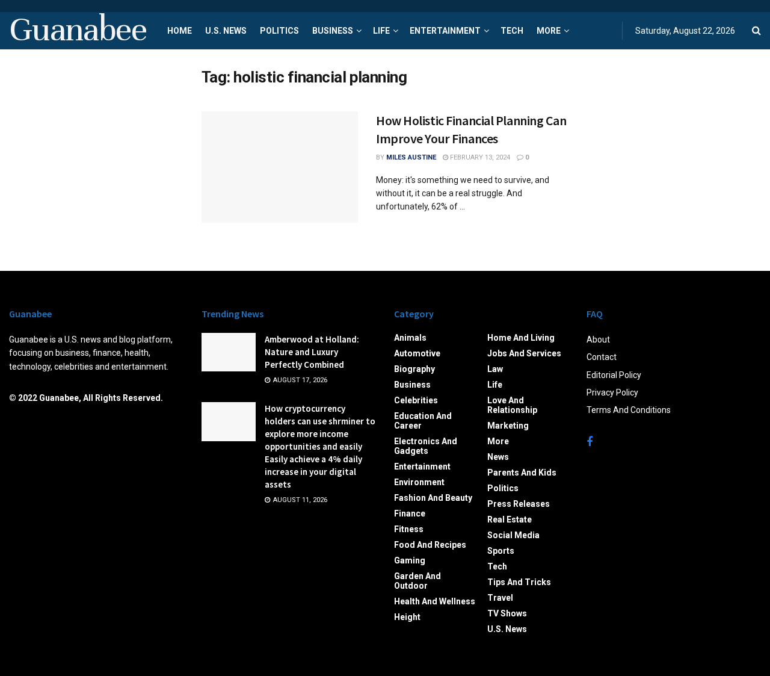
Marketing (508, 425)
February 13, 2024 (479, 157)
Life (381, 31)
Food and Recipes (430, 545)
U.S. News (226, 31)
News (498, 457)
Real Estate (509, 519)
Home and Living (521, 338)
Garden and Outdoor (417, 581)
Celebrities (416, 400)
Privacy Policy (612, 392)
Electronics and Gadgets (425, 446)
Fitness (409, 529)
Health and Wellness (434, 601)
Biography (414, 369)
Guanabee (77, 30)
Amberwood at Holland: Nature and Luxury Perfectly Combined (312, 351)
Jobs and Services (524, 353)
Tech (511, 31)
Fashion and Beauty (433, 498)
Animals (410, 338)
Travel (500, 598)
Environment (419, 482)
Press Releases (518, 504)
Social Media (513, 535)
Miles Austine (411, 157)
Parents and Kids (521, 472)
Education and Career (423, 420)
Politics (279, 31)
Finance (409, 513)
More (549, 31)
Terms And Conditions (629, 410)
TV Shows (507, 613)
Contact (602, 357)
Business (332, 31)
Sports (500, 551)
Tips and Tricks (519, 582)
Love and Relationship (512, 405)
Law (495, 369)
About (598, 339)
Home (179, 31)
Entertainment (445, 31)
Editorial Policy (614, 375)
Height (407, 617)
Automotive (417, 353)
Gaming (409, 560)
